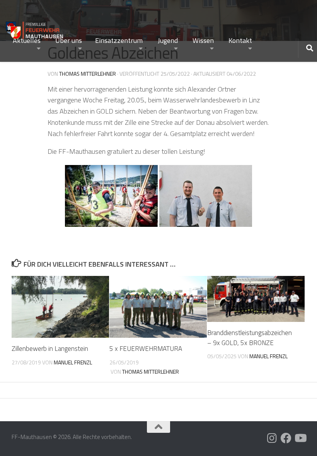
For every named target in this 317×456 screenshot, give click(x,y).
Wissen (203, 40)
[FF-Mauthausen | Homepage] (35, 28)
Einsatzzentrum (119, 40)
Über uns (68, 40)
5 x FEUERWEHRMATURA (145, 349)
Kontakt (240, 40)
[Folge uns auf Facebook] (286, 438)
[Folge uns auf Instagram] (272, 438)
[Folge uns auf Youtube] (300, 438)
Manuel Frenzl (73, 362)
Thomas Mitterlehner (87, 74)
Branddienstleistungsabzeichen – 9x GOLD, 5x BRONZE (249, 338)
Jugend (168, 40)
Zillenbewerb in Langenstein (50, 349)
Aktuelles (27, 40)
